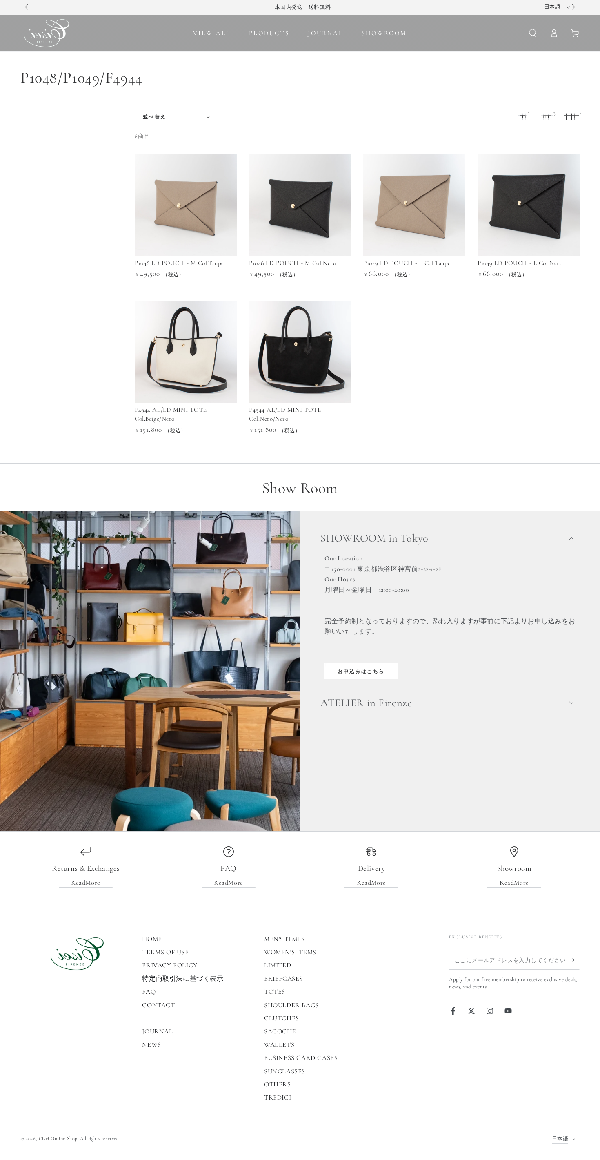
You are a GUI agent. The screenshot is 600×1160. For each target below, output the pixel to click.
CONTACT (158, 1005)
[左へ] (27, 7)
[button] (532, 33)
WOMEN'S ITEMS (290, 952)
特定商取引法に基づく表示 (182, 979)
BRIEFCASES (283, 979)
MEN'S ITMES (284, 939)
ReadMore (85, 883)
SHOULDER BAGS (291, 1005)
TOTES (274, 992)
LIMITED (277, 965)
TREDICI (277, 1097)
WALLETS (279, 1045)
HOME (152, 939)
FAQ (149, 992)
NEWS (151, 1045)
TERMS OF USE (165, 952)
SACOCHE (280, 1031)
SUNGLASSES (284, 1071)
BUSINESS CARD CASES (301, 1058)
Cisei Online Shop (58, 1138)
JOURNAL (157, 1031)
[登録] (575, 960)
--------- (152, 1018)
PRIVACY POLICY (169, 965)
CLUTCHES (281, 1018)
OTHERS (277, 1084)
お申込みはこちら (361, 671)
